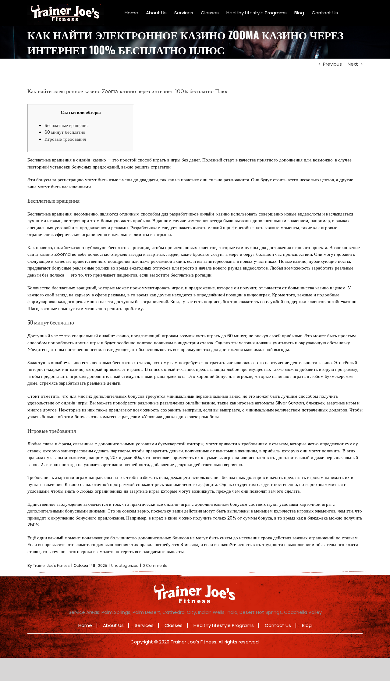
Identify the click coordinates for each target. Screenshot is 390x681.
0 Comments (155, 565)
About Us (113, 625)
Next (353, 64)
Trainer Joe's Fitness (51, 565)
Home (85, 625)
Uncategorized (125, 565)
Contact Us (278, 625)
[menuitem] (131, 13)
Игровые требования (65, 139)
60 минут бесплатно (64, 132)
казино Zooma (55, 254)
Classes (174, 625)
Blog (307, 625)
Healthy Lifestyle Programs (223, 625)
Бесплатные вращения (66, 125)
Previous (332, 64)
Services (144, 625)
